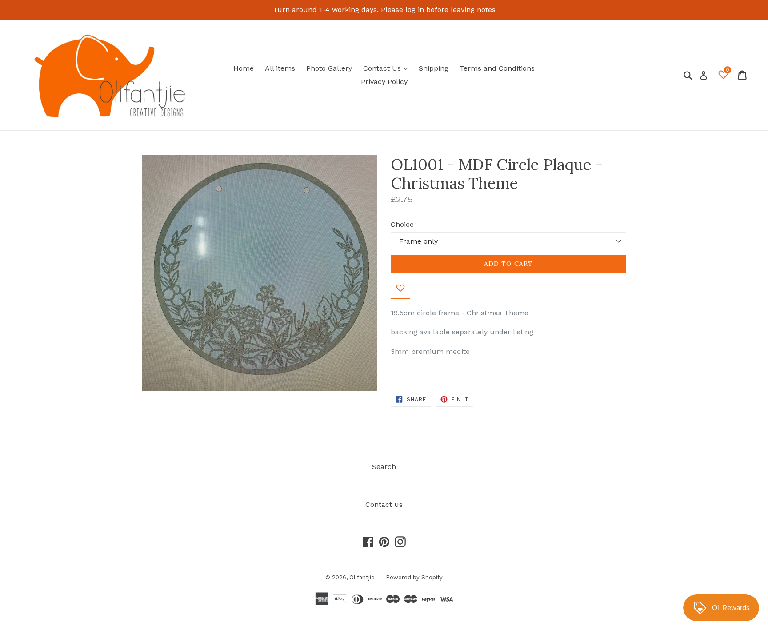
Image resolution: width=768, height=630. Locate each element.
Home (243, 68)
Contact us (384, 504)
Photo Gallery (329, 68)
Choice (402, 224)
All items (280, 68)
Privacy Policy (384, 81)
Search (384, 466)
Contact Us (387, 68)
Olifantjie (362, 577)
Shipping (433, 68)
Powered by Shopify (414, 577)
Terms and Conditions (497, 68)
